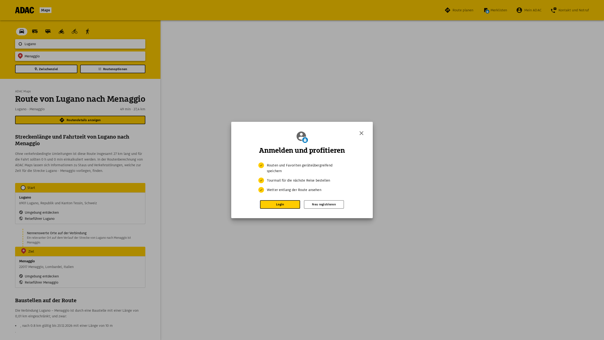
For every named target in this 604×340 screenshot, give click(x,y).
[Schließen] (361, 133)
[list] (302, 177)
